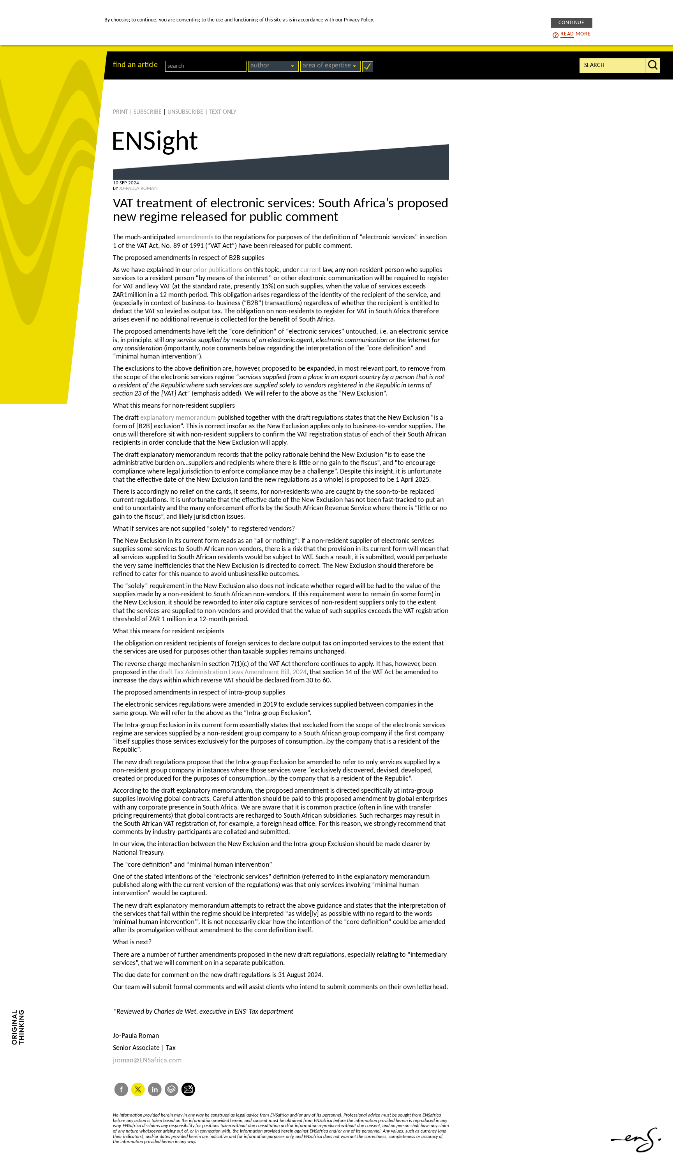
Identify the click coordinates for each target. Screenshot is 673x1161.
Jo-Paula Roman (138, 188)
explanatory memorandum (178, 418)
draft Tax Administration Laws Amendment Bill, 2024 (233, 672)
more (575, 34)
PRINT (120, 112)
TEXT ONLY (222, 112)
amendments (194, 237)
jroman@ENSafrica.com (147, 1060)
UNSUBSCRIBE (185, 112)
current (310, 270)
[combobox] (273, 66)
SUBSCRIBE (148, 112)
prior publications (218, 270)
